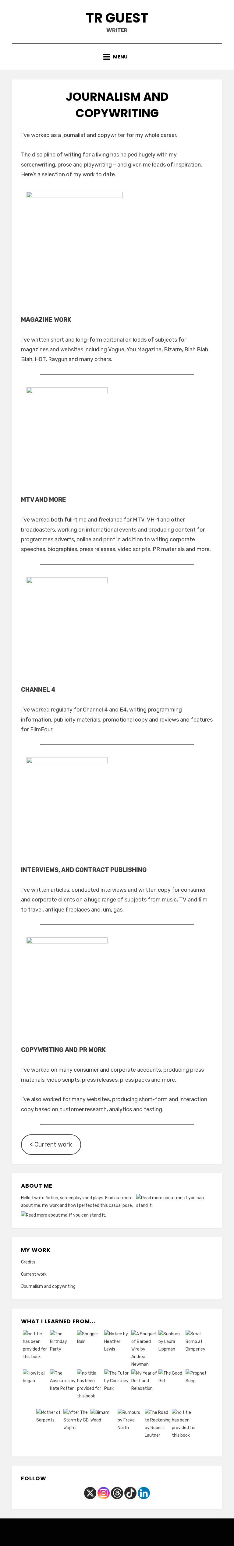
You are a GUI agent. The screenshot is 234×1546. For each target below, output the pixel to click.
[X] (90, 1493)
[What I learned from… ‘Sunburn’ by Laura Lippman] (171, 1350)
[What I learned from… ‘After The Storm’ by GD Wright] (76, 1428)
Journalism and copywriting (48, 1286)
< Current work (51, 1144)
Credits (28, 1262)
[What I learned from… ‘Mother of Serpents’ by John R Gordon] (49, 1428)
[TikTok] (130, 1493)
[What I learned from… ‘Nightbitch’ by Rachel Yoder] (90, 1389)
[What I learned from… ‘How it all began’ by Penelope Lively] (36, 1389)
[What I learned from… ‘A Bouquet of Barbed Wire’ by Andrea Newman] (144, 1350)
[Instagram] (104, 1493)
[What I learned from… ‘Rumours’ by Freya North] (131, 1428)
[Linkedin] (144, 1493)
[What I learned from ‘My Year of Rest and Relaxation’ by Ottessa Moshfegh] (144, 1389)
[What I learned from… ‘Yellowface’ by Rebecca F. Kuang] (36, 1350)
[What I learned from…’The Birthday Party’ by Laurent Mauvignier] (63, 1350)
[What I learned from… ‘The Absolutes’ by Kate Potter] (63, 1389)
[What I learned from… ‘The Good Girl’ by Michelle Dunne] (171, 1389)
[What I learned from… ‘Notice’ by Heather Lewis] (117, 1350)
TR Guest (117, 18)
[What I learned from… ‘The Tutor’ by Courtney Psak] (117, 1389)
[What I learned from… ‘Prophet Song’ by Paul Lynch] (198, 1389)
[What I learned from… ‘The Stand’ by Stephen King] (185, 1428)
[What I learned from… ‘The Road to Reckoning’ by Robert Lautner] (158, 1428)
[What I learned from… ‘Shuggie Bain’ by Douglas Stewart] (90, 1350)
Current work (34, 1274)
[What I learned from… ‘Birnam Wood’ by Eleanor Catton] (103, 1428)
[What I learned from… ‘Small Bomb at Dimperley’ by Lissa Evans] (198, 1350)
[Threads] (117, 1493)
